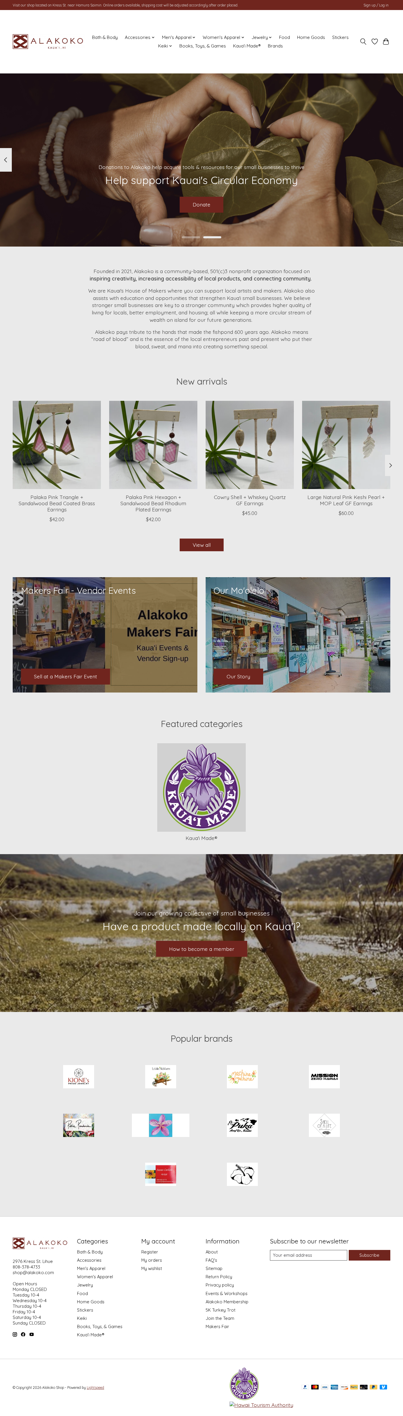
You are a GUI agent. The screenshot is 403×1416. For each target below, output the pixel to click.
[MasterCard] (315, 1387)
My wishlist (151, 1268)
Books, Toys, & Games (202, 46)
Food (284, 37)
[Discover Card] (344, 1387)
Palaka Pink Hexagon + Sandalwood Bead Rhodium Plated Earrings (153, 503)
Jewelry (85, 1285)
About (212, 1252)
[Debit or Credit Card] (364, 1387)
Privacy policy (220, 1285)
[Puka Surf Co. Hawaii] (242, 1126)
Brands (275, 46)
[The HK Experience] (242, 1174)
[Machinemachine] (242, 1077)
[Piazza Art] (160, 1126)
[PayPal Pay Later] (373, 1387)
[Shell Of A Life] (324, 1126)
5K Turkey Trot (220, 1310)
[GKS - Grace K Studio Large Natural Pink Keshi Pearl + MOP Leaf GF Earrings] (346, 445)
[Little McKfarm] (160, 1077)
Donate (201, 204)
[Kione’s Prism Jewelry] (79, 1077)
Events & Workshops (227, 1293)
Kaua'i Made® (247, 46)
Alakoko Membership (227, 1302)
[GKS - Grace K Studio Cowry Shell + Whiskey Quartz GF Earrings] (250, 445)
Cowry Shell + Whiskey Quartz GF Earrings (250, 500)
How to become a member (201, 949)
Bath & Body (105, 37)
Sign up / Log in (376, 5)
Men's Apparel (91, 1268)
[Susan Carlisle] (160, 1174)
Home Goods (311, 37)
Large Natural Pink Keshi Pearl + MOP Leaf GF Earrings (346, 500)
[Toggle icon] (363, 41)
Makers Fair (217, 1326)
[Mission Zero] (324, 1077)
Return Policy (219, 1276)
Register (149, 1252)
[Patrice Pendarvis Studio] (79, 1126)
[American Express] (334, 1387)
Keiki (82, 1318)
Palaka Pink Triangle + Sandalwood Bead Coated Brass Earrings (57, 503)
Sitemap (214, 1268)
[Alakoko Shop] (49, 41)
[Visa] (325, 1387)
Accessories (89, 1260)
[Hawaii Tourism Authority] (261, 1405)
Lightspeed (95, 1387)
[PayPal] (305, 1387)
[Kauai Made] (244, 1398)
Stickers (340, 37)
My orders (151, 1260)
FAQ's (211, 1260)
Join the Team (220, 1318)
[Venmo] (383, 1387)
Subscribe (369, 1255)
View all (202, 545)
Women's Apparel (95, 1276)
